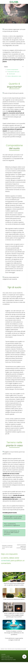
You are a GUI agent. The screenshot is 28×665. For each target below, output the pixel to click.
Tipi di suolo (12, 74)
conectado (5, 560)
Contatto (3, 654)
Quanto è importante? (12, 69)
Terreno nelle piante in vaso (14, 76)
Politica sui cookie (5, 656)
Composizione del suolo (13, 71)
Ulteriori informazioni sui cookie (8, 659)
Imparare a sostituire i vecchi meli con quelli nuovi (7, 547)
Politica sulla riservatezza (7, 658)
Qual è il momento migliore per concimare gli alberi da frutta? (21, 547)
